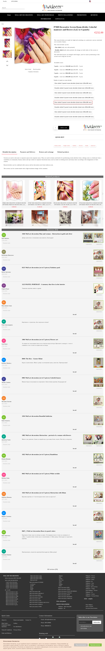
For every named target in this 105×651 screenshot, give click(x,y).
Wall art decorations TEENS (64, 589)
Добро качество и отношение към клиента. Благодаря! (37, 237)
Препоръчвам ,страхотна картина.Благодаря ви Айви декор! (39, 552)
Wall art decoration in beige (12, 594)
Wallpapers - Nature (90, 579)
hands (86, 145)
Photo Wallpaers (89, 604)
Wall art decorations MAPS (64, 594)
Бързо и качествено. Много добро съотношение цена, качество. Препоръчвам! (45, 362)
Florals (31, 588)
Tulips (31, 589)
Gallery (15, 623)
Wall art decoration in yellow (12, 593)
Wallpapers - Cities (90, 583)
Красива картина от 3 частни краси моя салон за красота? (39, 496)
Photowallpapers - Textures (92, 590)
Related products (63, 152)
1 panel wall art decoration (11, 582)
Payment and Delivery (27, 152)
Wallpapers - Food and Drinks (92, 596)
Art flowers (32, 584)
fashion (74, 145)
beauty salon (58, 145)
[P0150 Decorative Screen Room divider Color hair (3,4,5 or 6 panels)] (65, 190)
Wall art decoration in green (12, 604)
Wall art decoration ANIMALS (36, 604)
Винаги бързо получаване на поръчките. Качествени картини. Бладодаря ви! (44, 381)
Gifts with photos (61, 601)
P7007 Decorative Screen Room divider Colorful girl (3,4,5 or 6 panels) (39, 203)
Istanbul (60, 584)
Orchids (32, 585)
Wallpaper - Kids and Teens (92, 586)
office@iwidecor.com (50, 619)
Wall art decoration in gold (36, 577)
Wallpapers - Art (89, 592)
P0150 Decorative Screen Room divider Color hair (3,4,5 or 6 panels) (65, 203)
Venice (60, 581)
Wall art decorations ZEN (35, 598)
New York (61, 580)
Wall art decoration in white (12, 591)
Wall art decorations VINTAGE (65, 593)
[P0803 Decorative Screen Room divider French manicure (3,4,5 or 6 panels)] (14, 190)
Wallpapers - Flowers (90, 575)
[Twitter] (97, 1)
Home (9, 15)
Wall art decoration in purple (12, 599)
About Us (4, 620)
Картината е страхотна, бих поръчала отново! (35, 322)
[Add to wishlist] (57, 123)
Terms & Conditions (7, 630)
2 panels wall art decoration (12, 583)
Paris (60, 577)
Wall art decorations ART (35, 591)
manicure (93, 145)
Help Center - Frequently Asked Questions (6, 625)
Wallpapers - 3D (61, 608)
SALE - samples (88, 598)
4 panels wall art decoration (12, 586)
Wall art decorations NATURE (36, 597)
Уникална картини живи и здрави (31, 288)
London (60, 578)
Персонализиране (81, 645)
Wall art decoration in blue (11, 603)
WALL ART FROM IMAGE (45, 15)
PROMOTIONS (82, 15)
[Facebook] (95, 1)
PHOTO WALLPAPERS (65, 15)
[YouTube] (102, 1)
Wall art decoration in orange (12, 596)
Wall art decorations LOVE (35, 600)
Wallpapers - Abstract (90, 577)
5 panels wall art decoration (12, 587)
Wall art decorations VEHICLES (65, 598)
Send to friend (28, 69)
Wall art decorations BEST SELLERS (13, 578)
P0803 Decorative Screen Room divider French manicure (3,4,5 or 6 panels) (14, 203)
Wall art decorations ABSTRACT (37, 593)
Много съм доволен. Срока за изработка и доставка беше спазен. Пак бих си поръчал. (47, 439)
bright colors (66, 145)
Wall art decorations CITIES (36, 606)
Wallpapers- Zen (89, 581)
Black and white (33, 580)
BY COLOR (7, 590)
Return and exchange (46, 152)
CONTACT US (59, 19)
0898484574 (48, 625)
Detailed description (9, 152)
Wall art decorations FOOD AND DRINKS (67, 591)
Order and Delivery (6, 633)
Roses (31, 587)
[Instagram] (100, 1)
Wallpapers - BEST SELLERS (64, 606)
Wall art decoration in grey (36, 575)
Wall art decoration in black (36, 578)
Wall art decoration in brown (12, 601)
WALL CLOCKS (89, 606)
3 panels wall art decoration (12, 585)
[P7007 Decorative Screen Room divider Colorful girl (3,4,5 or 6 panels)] (40, 190)
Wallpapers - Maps (90, 585)
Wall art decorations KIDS (64, 587)
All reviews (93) (52, 569)
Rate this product (37, 69)
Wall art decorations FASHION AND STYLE (39, 602)
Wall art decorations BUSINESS (65, 596)
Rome (60, 583)
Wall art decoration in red (11, 600)
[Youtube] (51, 629)
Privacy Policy (17, 630)
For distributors (17, 626)
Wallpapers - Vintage (90, 588)
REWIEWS (94, 15)
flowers (81, 145)
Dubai (60, 585)
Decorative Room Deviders (91, 608)
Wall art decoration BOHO (35, 595)
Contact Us (28, 620)
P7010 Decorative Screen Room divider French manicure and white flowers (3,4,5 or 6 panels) (90, 203)
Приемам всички (95, 645)
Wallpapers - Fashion (90, 594)
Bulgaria (61, 575)
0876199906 (14, 1)
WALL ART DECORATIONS (24, 15)
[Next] (102, 194)
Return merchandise (19, 620)
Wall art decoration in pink (11, 597)
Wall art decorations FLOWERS (36, 582)
